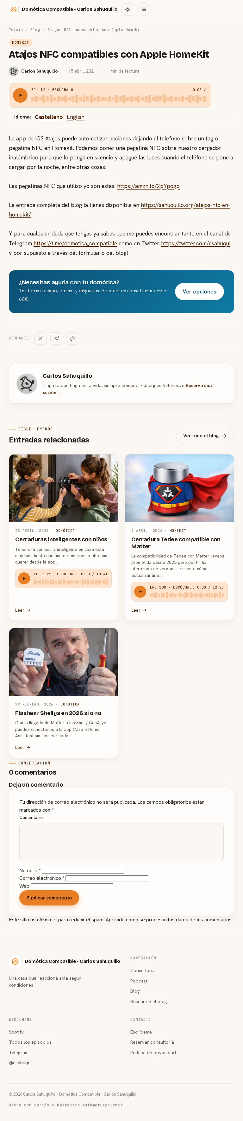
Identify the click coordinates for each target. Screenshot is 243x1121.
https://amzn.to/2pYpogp (148, 186)
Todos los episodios (30, 1042)
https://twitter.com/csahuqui (195, 243)
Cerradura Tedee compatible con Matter (175, 543)
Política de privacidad (153, 1052)
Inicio (16, 29)
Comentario (31, 817)
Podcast (138, 981)
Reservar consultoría (152, 1042)
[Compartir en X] (40, 338)
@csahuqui (20, 1063)
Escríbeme (141, 1032)
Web (24, 886)
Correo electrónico (41, 878)
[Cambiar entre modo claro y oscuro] (128, 9)
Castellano (49, 116)
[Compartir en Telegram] (56, 338)
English (75, 116)
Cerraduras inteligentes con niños (61, 539)
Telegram (18, 1052)
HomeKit (20, 42)
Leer (19, 610)
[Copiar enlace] (72, 338)
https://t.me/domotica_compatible (75, 243)
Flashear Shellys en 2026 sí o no (58, 713)
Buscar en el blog (148, 1001)
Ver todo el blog (201, 436)
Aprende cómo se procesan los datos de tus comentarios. (169, 919)
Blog (35, 29)
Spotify (16, 1032)
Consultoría (142, 970)
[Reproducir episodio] (20, 95)
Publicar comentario (49, 898)
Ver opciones (199, 291)
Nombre (29, 870)
